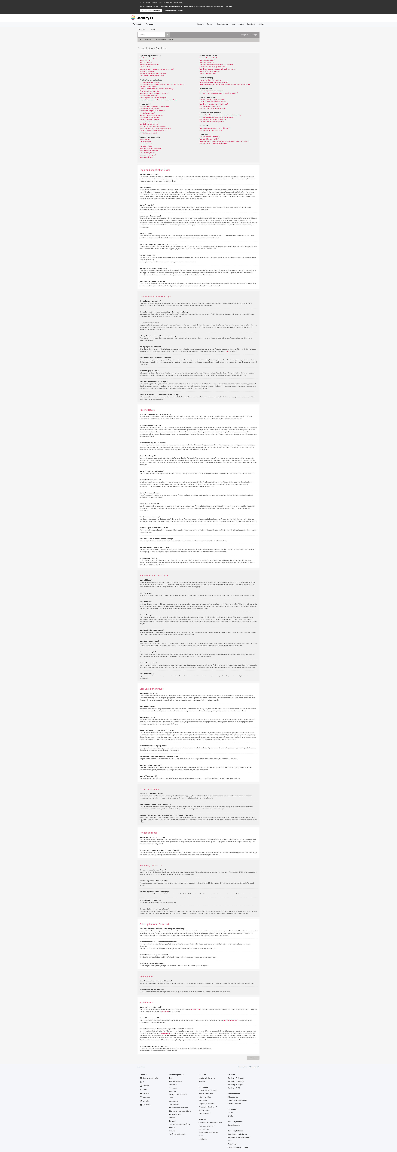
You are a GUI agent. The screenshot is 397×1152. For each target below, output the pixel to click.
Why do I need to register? (148, 58)
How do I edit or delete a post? (150, 108)
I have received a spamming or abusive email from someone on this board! (225, 84)
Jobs (171, 1098)
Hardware (200, 24)
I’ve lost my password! (147, 71)
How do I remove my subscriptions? (212, 121)
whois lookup (165, 1033)
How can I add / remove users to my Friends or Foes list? (219, 93)
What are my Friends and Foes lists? (212, 91)
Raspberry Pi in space (206, 1104)
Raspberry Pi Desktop (236, 1081)
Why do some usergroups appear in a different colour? (218, 69)
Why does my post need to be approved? (153, 131)
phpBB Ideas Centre (230, 1020)
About (153, 29)
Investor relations (175, 1081)
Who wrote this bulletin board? (210, 137)
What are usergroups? (207, 62)
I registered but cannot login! (149, 64)
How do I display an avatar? (149, 95)
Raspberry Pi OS (234, 1088)
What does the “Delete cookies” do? (152, 75)
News (233, 24)
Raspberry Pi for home (206, 1078)
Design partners (204, 1110)
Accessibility (174, 1101)
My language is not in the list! (149, 91)
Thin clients (202, 1100)
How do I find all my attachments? (211, 130)
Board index (141, 1067)
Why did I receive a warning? (149, 124)
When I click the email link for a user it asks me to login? (158, 100)
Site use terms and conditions (180, 1111)
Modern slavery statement (178, 1108)
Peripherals (202, 1139)
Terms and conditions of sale (179, 1124)
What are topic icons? (147, 157)
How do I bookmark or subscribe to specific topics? (217, 117)
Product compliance (205, 1094)
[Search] (167, 34)
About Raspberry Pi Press (237, 1134)
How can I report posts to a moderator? (153, 126)
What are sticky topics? (147, 153)
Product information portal (237, 1100)
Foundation (251, 24)
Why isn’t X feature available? (209, 139)
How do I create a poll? (147, 113)
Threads (146, 1086)
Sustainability (174, 1104)
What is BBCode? (145, 139)
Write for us (232, 1144)
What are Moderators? (207, 60)
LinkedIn (146, 1101)
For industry (137, 24)
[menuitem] (254, 34)
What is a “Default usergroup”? (210, 71)
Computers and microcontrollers (210, 1123)
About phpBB (164, 1011)
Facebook (146, 1105)
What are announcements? (149, 150)
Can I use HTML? (145, 141)
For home (149, 24)
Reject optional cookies (174, 10)
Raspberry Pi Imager (235, 1085)
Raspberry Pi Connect (235, 1078)
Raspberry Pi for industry (207, 1090)
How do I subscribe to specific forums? (213, 119)
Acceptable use (175, 1114)
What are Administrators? (208, 58)
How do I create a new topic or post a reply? (154, 106)
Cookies (172, 1118)
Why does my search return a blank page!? (214, 104)
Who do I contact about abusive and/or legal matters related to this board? (225, 141)
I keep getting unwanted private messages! (214, 82)
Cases (200, 1136)
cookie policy (176, 6)
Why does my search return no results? (213, 102)
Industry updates (204, 1097)
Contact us (173, 1085)
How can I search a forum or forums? (212, 99)
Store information (234, 1125)
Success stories (204, 1114)
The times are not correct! (148, 86)
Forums (241, 24)
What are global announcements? (151, 148)
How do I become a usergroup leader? (212, 67)
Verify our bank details (177, 1134)
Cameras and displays (206, 1126)
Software (210, 24)
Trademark (173, 1088)
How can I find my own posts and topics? (213, 108)
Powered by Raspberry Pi (207, 1107)
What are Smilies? (146, 144)
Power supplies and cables (208, 1133)
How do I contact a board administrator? (213, 143)
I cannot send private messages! (210, 80)
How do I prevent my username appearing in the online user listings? (162, 84)
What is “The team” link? (208, 73)
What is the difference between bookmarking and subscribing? (221, 115)
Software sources (234, 1104)
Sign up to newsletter (150, 1078)
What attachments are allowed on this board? (215, 128)
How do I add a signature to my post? (152, 111)
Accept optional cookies (151, 10)
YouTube (146, 1093)
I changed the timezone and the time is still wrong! (156, 89)
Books (230, 1141)
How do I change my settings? (150, 82)
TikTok (145, 1089)
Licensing (172, 1121)
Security (172, 1131)
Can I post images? (146, 146)
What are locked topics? (148, 155)
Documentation (222, 24)
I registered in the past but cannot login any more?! (157, 69)
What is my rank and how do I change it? (153, 97)
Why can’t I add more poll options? (151, 115)
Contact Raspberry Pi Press (238, 1147)
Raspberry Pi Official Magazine (239, 1137)
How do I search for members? (210, 106)
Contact (261, 24)
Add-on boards (203, 1129)
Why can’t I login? (145, 67)
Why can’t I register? (146, 62)
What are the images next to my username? (154, 93)
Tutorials (201, 1081)
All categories (233, 1097)
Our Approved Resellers (178, 1095)
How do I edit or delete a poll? (150, 117)
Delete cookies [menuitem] (242, 1067)
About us (172, 1091)
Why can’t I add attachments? (150, 122)
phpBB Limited (196, 1009)
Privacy (172, 1128)
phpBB (228, 351)
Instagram (146, 1097)
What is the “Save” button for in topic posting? (155, 128)
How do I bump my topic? (148, 133)
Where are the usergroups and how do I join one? (216, 64)
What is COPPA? (145, 60)
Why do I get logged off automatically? (153, 73)
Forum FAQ (141, 29)
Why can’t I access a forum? (149, 119)
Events (230, 1116)
